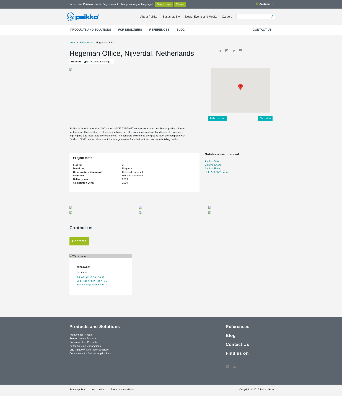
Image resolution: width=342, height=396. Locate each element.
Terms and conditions (123, 389)
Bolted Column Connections (85, 345)
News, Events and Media (201, 16)
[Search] (272, 16)
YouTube (227, 365)
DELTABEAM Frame (217, 172)
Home (72, 42)
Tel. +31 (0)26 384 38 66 (90, 277)
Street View (265, 118)
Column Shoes (213, 164)
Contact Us (262, 29)
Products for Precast (80, 334)
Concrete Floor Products (83, 342)
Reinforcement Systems (82, 338)
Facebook (212, 50)
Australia (264, 3)
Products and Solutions (90, 29)
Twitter (226, 50)
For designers (130, 29)
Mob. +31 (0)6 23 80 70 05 (92, 281)
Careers (227, 16)
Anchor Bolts (212, 161)
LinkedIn (219, 50)
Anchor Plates (213, 168)
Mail (240, 50)
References (159, 29)
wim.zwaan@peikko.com (90, 284)
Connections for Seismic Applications (90, 353)
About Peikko (148, 16)
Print (233, 50)
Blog (181, 29)
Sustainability (171, 16)
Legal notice (98, 389)
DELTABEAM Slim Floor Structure (89, 349)
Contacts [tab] (79, 241)
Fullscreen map (217, 118)
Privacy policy (77, 389)
